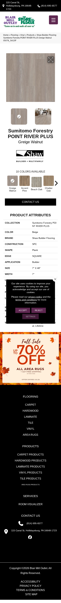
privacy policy (35, 296)
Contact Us (30, 202)
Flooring (14, 35)
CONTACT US (30, 515)
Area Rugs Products (30, 485)
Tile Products (30, 478)
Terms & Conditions (30, 590)
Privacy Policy (30, 586)
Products (30, 35)
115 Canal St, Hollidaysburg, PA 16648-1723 (19, 5)
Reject (38, 310)
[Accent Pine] (25, 181)
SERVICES (30, 496)
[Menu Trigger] (53, 19)
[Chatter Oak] (49, 181)
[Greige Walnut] (13, 181)
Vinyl (22, 35)
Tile (30, 422)
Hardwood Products (30, 460)
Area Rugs (30, 434)
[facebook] (30, 537)
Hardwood (31, 410)
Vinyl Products (30, 472)
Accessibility (30, 581)
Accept (23, 310)
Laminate (30, 416)
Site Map (31, 594)
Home (6, 35)
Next (56, 115)
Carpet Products (30, 454)
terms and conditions (26, 299)
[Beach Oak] (37, 182)
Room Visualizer (31, 504)
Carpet (30, 404)
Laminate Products (30, 466)
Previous (5, 115)
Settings (30, 316)
